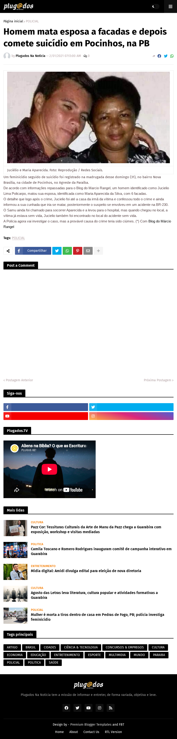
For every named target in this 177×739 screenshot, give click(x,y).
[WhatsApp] (172, 56)
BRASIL (31, 647)
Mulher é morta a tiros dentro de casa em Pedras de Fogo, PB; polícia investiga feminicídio (97, 617)
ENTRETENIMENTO (67, 655)
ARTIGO (12, 647)
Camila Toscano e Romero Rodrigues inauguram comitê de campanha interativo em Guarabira (101, 551)
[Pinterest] (77, 251)
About (73, 732)
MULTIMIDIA (117, 655)
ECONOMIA (15, 655)
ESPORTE (94, 655)
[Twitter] (166, 56)
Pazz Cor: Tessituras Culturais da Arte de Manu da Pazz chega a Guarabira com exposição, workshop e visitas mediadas (96, 529)
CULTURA (158, 647)
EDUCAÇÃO (38, 655)
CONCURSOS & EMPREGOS (125, 647)
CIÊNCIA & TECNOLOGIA (81, 647)
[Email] (88, 251)
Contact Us (91, 732)
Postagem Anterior (19, 380)
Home (59, 732)
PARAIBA (159, 655)
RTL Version (113, 732)
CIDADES (50, 647)
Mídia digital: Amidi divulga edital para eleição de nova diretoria (86, 571)
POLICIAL (32, 21)
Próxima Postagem (157, 380)
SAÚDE (53, 663)
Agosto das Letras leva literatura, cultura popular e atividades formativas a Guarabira (94, 595)
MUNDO (139, 655)
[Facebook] (159, 56)
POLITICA (34, 663)
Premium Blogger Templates (91, 725)
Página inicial (13, 21)
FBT (121, 725)
